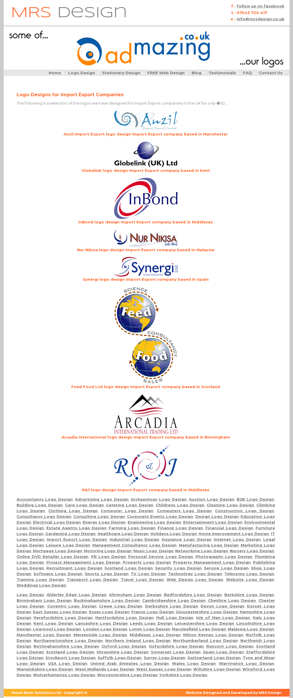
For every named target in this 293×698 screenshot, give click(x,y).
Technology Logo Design (195, 573)
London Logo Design (105, 629)
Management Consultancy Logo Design (134, 545)
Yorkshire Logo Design (183, 675)
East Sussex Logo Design (60, 611)
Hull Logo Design (175, 617)
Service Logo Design (226, 568)
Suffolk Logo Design (120, 657)
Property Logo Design (147, 562)
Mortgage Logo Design (57, 550)
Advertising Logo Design (101, 499)
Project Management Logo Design (83, 562)
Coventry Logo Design (71, 606)
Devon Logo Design (222, 606)
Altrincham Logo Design (135, 594)
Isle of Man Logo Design (223, 617)
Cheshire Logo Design (232, 600)
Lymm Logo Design (149, 629)
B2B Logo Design (255, 499)
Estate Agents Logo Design (76, 528)
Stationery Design (121, 72)
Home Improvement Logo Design (234, 533)
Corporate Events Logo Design (160, 516)
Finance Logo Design (180, 528)
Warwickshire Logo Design (45, 669)
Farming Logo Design (132, 528)
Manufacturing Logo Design (209, 545)
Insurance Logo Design (186, 539)
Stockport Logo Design (70, 657)
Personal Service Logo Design (160, 556)
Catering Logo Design (129, 505)
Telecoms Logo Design (249, 573)
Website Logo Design (250, 579)
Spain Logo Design (223, 652)
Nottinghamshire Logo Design (66, 646)
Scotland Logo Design (128, 568)
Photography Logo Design (223, 556)
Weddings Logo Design (41, 585)
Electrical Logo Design (57, 522)
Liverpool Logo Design (57, 629)
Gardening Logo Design (70, 533)
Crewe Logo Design (120, 606)
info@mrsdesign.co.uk (260, 19)
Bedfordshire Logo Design (193, 594)
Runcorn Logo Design (230, 646)
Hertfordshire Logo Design (124, 617)
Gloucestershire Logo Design (207, 611)
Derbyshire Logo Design (171, 606)
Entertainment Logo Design (212, 522)
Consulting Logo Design (99, 516)
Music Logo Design (153, 550)
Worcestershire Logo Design (127, 675)
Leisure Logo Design (68, 545)
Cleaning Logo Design (230, 505)
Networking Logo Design (201, 550)
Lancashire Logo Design (101, 623)
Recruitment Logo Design (74, 568)
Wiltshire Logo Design (217, 669)
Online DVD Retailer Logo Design (53, 556)
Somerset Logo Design (176, 652)
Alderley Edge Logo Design (76, 594)
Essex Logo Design (109, 611)
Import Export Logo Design (77, 539)
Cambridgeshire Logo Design (173, 600)
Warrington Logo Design (246, 663)
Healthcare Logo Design (123, 533)
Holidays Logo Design (174, 533)
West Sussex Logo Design (163, 669)
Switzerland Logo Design (214, 657)
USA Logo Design (67, 663)
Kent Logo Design (53, 623)
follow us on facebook (260, 6)
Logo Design (81, 72)
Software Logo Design (57, 573)
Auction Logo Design (211, 499)
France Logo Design (152, 611)
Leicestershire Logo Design (204, 623)
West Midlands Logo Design (104, 669)
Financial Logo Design (229, 528)
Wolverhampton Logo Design (64, 675)
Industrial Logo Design (134, 539)
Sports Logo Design (106, 573)
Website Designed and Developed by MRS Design (234, 693)
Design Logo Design (217, 516)
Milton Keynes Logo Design (213, 634)
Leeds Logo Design (151, 623)
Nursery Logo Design (252, 550)
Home (55, 72)
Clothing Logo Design (73, 510)
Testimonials (222, 72)
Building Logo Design (40, 505)
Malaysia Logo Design (251, 629)
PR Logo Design (108, 556)
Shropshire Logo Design (122, 652)
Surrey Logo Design (164, 657)
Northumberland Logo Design (205, 640)
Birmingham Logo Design (44, 600)
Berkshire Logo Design (249, 594)
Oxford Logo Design (124, 646)
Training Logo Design (40, 579)
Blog (196, 72)
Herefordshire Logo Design (63, 617)
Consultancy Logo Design (44, 516)
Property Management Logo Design (212, 562)
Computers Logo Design (184, 510)
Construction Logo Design (244, 510)
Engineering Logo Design (154, 522)
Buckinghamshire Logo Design (107, 600)
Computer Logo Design (127, 510)
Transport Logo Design (92, 579)
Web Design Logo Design (195, 579)
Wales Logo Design (194, 663)
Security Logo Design (178, 568)
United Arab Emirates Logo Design (129, 663)
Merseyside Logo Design (100, 634)
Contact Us (270, 72)
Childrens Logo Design (180, 505)
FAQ (247, 72)
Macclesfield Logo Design (199, 629)
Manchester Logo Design (44, 634)
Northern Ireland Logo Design (138, 640)
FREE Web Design (166, 72)
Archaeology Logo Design (159, 499)
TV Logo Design (148, 573)
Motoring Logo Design (108, 550)
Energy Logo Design (104, 522)
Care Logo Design (84, 505)
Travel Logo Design (142, 579)
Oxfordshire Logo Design (176, 646)
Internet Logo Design (237, 539)
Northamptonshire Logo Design (68, 640)
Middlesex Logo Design (155, 634)
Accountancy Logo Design (45, 499)
